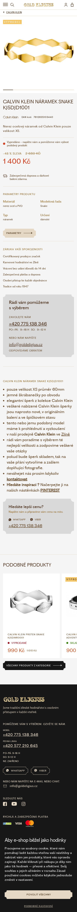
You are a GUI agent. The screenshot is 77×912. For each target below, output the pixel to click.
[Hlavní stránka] (38, 5)
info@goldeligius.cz (25, 344)
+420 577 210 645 (20, 745)
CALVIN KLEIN (14, 12)
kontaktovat (17, 479)
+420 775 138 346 (28, 323)
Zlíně (65, 434)
